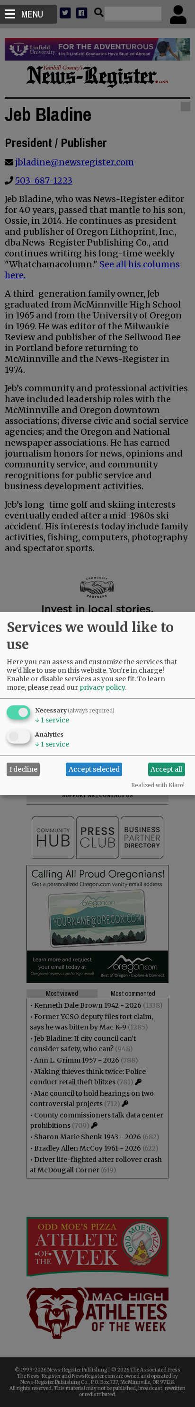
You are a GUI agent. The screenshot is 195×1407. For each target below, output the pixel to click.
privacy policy (102, 687)
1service (52, 719)
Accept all (166, 769)
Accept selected (94, 769)
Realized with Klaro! (158, 785)
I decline (23, 769)
